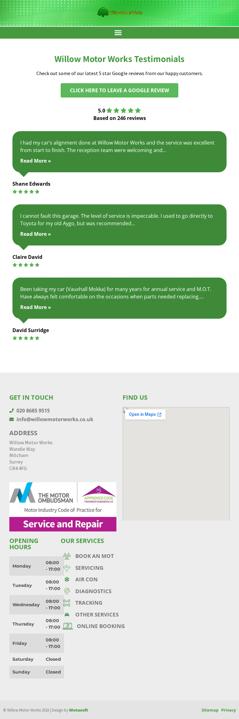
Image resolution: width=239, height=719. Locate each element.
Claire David (27, 257)
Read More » (35, 160)
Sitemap (210, 710)
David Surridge (30, 330)
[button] (118, 33)
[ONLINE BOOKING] (114, 626)
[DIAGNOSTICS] (114, 591)
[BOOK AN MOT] (114, 556)
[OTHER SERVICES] (114, 615)
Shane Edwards (31, 183)
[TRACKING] (114, 603)
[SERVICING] (114, 568)
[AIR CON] (114, 579)
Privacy (228, 710)
